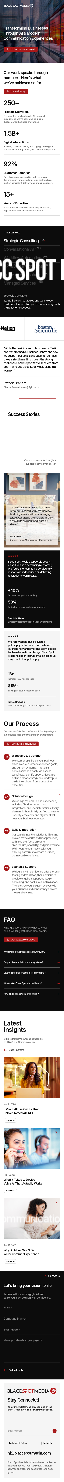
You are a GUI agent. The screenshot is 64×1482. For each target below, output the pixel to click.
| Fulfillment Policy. (17, 1443)
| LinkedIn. (46, 1443)
